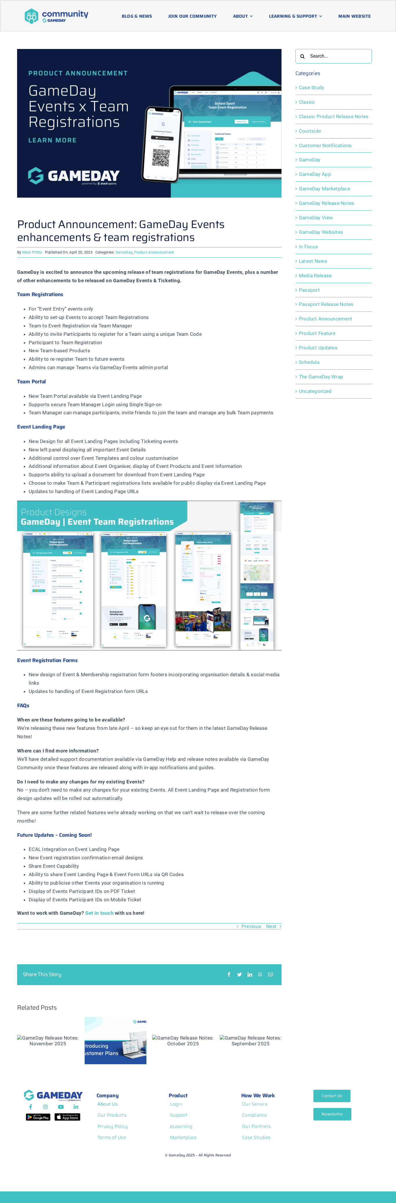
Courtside (310, 131)
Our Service (255, 1104)
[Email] (270, 974)
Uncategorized (315, 391)
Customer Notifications (325, 145)
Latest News (313, 261)
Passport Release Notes (326, 304)
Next (271, 926)
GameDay (124, 252)
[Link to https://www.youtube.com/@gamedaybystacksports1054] (61, 1106)
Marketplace (183, 1137)
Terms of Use (111, 1137)
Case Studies (256, 1137)
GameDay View (316, 217)
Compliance (254, 1115)
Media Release (315, 275)
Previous (251, 926)
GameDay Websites (321, 232)
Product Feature (317, 333)
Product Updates (318, 348)
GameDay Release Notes (326, 203)
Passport (309, 290)
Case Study (311, 87)
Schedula (309, 362)
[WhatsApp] (260, 974)
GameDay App (315, 174)
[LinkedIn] (250, 974)
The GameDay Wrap (321, 377)
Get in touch (99, 913)
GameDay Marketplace (324, 189)
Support (179, 1115)
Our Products (111, 1115)
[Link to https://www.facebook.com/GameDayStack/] (30, 1106)
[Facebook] (229, 974)
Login (176, 1104)
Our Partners (256, 1126)
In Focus (308, 246)
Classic (307, 102)
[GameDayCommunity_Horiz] (56, 9)
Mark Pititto (32, 252)
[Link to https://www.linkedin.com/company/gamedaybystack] (76, 1106)
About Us (107, 1104)
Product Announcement (154, 252)
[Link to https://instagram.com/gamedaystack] (45, 1106)
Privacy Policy (112, 1126)
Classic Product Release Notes (333, 116)
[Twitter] (239, 974)
